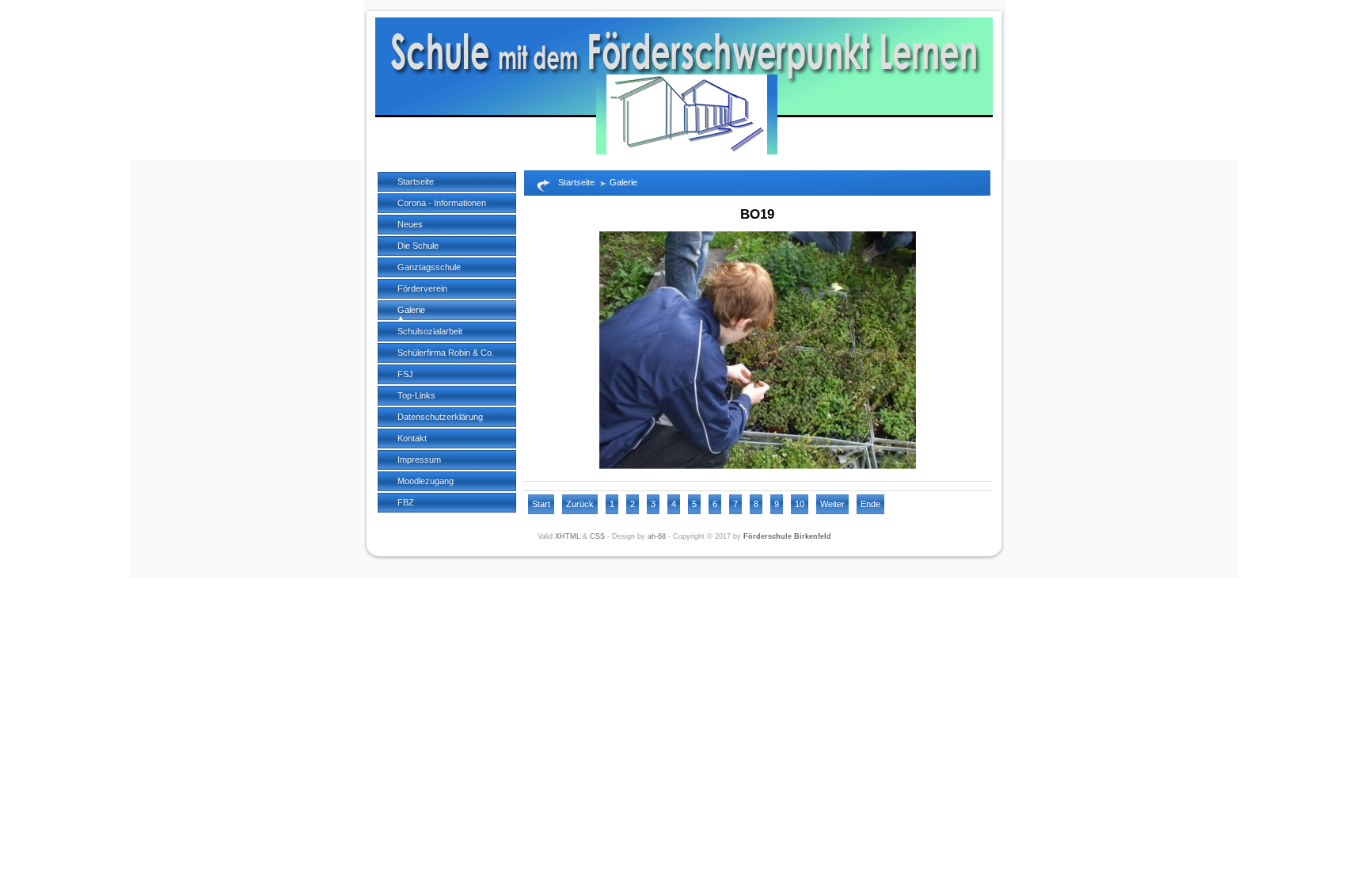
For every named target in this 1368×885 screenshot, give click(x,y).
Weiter (832, 504)
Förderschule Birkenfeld (787, 536)
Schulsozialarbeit (429, 331)
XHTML (567, 536)
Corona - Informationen (441, 203)
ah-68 (657, 536)
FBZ (405, 502)
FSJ (405, 374)
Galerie (411, 310)
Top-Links (416, 395)
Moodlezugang (425, 481)
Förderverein (422, 288)
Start (541, 504)
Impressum (419, 459)
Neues (410, 224)
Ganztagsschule (429, 267)
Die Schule (418, 245)
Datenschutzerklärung (440, 417)
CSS (597, 536)
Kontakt (412, 438)
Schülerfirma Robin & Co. (445, 352)
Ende (870, 504)
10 (799, 504)
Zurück (580, 504)
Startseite (415, 181)
